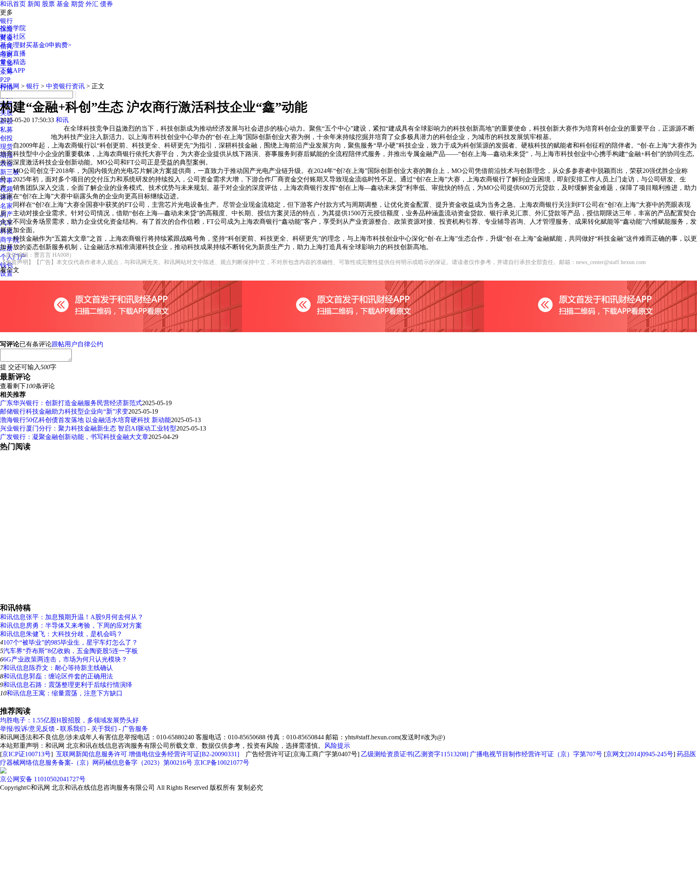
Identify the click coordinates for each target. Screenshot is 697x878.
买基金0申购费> (48, 45)
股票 (48, 3)
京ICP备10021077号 (221, 762)
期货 (77, 3)
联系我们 (73, 728)
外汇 (92, 3)
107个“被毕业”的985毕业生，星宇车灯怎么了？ (70, 642)
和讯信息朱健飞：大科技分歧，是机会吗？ (61, 633)
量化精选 (13, 61)
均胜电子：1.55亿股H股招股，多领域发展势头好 (69, 720)
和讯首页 (13, 3)
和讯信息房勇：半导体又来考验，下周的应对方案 (71, 625)
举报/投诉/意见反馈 (27, 728)
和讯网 (9, 86)
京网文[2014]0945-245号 (639, 754)
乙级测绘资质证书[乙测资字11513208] (414, 754)
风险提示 (337, 745)
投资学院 (13, 28)
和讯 (62, 120)
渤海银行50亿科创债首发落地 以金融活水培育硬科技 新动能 (85, 419)
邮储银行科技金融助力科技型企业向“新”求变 (64, 411)
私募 (6, 129)
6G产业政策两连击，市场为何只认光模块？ (65, 659)
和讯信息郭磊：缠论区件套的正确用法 (58, 676)
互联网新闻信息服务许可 (91, 754)
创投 (6, 138)
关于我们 (104, 728)
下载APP (12, 70)
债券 (106, 3)
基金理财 (13, 45)
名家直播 (13, 53)
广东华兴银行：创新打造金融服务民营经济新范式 (71, 402)
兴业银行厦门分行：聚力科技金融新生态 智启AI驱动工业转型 (88, 428)
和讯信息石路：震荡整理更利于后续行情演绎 (67, 684)
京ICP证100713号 (26, 754)
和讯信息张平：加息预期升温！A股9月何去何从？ (72, 617)
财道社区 (13, 36)
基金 (62, 3)
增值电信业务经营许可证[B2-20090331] (184, 754)
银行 (6, 20)
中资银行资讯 (65, 86)
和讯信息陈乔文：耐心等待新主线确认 (58, 667)
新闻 (33, 3)
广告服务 (135, 728)
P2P (5, 79)
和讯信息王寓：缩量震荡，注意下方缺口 (64, 693)
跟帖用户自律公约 (77, 344)
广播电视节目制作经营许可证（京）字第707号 (536, 754)
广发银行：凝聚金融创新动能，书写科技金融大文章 (74, 436)
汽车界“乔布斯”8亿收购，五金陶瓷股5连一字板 (70, 650)
